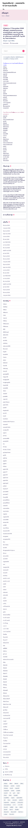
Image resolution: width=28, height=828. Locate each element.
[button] (23, 51)
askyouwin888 (6, 346)
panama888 (6, 438)
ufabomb (5, 592)
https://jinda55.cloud (8, 119)
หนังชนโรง (5, 70)
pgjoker (5, 460)
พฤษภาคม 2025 (7, 267)
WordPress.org (8, 774)
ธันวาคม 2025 (6, 247)
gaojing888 (6, 374)
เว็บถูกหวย (5, 738)
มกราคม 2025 (6, 278)
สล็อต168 (5, 665)
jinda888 (5, 396)
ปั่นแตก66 (5, 100)
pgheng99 (5, 86)
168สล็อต (5, 307)
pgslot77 (5, 99)
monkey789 (6, 430)
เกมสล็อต (5, 814)
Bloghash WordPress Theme (14, 825)
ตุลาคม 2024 (6, 287)
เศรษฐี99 (5, 746)
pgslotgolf (5, 483)
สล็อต (4, 662)
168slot (5, 304)
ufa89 (4, 584)
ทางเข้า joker (6, 157)
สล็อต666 (5, 670)
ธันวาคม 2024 (6, 281)
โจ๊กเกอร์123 (6, 160)
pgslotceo (5, 477)
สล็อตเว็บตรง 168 (7, 704)
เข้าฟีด (6, 769)
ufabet (4, 589)
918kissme (5, 326)
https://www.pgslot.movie (9, 83)
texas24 (5, 572)
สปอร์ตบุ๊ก (5, 656)
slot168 (5, 547)
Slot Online (5, 544)
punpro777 (5, 104)
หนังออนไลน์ (6, 712)
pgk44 (4, 463)
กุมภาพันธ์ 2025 (6, 275)
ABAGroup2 (6, 332)
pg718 (4, 455)
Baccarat (5, 349)
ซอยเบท (5, 609)
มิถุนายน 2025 (6, 264)
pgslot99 (5, 474)
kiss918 (5, 149)
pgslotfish (5, 480)
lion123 (5, 413)
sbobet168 (5, 522)
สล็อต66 (5, 123)
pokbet (5, 486)
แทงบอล (5, 749)
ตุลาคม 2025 (6, 253)
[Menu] (3, 9)
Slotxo (4, 553)
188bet (5, 309)
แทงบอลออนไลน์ (6, 752)
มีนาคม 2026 (6, 239)
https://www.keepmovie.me (10, 95)
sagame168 (6, 516)
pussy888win (6, 502)
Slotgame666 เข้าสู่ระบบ (9, 550)
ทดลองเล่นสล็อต (6, 614)
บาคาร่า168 (6, 81)
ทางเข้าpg (5, 623)
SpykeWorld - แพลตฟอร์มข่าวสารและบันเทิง (14, 4)
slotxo (4, 137)
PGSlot (5, 466)
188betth (5, 312)
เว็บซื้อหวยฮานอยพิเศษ (8, 732)
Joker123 (5, 399)
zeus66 (5, 600)
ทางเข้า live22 (6, 617)
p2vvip (4, 435)
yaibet (4, 598)
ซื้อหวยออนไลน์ (6, 106)
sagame (5, 514)
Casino (4, 357)
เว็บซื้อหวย (5, 729)
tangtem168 (6, 567)
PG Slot (5, 446)
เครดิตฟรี (5, 724)
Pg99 (18, 793)
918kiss (5, 67)
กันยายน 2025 (6, 256)
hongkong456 (6, 382)
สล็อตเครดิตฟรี (6, 698)
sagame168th (19, 797)
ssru (4, 564)
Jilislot (4, 391)
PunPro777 (5, 488)
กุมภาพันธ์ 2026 (6, 242)
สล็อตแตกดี (5, 707)
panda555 (5, 441)
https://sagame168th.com (9, 72)
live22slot (5, 419)
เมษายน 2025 (6, 270)
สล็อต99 (5, 682)
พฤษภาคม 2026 (7, 233)
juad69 (4, 407)
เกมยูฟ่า (5, 25)
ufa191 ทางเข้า (6, 578)
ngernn (4, 433)
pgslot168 (5, 469)
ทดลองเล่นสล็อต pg (7, 804)
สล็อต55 (21, 807)
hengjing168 (6, 379)
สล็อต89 (5, 679)
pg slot (4, 148)
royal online (6, 511)
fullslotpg (5, 88)
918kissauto (6, 323)
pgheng (5, 458)
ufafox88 (5, 595)
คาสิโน (4, 603)
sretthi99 (5, 558)
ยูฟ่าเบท (5, 654)
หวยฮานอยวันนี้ (6, 718)
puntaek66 (5, 491)
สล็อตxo (5, 687)
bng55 (4, 351)
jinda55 (12, 790)
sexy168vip (6, 528)
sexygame (5, 536)
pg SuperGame (6, 452)
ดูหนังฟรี (5, 76)
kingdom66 (6, 410)
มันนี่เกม (5, 651)
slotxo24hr (6, 556)
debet (4, 360)
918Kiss (5, 321)
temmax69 (5, 570)
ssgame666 (6, 561)
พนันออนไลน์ (6, 642)
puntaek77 (5, 494)
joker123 (5, 68)
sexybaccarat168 (7, 533)
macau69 (5, 424)
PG (4, 444)
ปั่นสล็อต (5, 634)
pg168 (4, 117)
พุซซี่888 (5, 648)
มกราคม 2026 (6, 245)
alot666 (5, 340)
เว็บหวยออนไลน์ (6, 743)
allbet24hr (5, 335)
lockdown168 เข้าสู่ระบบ (8, 421)
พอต (4, 645)
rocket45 (5, 505)
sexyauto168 (6, 530)
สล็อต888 (5, 128)
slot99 (4, 121)
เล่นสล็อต (5, 726)
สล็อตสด (5, 693)
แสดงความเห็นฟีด (9, 772)
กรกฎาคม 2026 (6, 228)
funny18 (5, 371)
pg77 (14, 793)
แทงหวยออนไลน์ (6, 754)
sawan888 (5, 519)
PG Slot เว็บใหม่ (7, 449)
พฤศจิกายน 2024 (7, 284)
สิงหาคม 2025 (6, 259)
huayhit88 (5, 385)
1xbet (4, 315)
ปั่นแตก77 (5, 640)
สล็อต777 (5, 673)
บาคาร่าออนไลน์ (6, 102)
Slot (4, 542)
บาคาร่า (5, 135)
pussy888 (5, 77)
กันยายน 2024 (6, 289)
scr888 (5, 525)
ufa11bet (5, 575)
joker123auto (6, 402)
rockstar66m (6, 508)
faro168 (5, 365)
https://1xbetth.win (8, 142)
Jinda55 (5, 393)
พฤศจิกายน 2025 (7, 250)
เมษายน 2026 (6, 236)
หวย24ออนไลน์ (6, 715)
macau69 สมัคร (6, 427)
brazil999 (5, 354)
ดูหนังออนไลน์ (6, 155)
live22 (4, 90)
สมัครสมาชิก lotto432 (8, 659)
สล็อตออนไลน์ (6, 696)
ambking (5, 343)
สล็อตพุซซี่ (5, 690)
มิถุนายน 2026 (6, 231)
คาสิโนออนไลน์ (6, 606)
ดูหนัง (4, 92)
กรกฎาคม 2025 (6, 261)
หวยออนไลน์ (6, 108)
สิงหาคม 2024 (6, 292)
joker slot (5, 158)
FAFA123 (5, 363)
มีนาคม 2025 (6, 273)
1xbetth (5, 318)
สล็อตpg (5, 684)
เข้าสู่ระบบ (7, 766)
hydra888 (5, 388)
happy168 (5, 377)
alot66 (4, 337)
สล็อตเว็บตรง (6, 124)
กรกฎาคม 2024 (6, 295)
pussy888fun (6, 500)
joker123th (5, 405)
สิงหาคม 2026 (6, 225)
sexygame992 (6, 539)
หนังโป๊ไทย (5, 140)
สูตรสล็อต (5, 710)
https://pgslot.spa (7, 144)
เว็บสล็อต (5, 740)
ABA (4, 329)
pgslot (4, 84)
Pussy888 (5, 497)
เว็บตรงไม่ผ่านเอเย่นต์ (8, 735)
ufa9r (4, 586)
